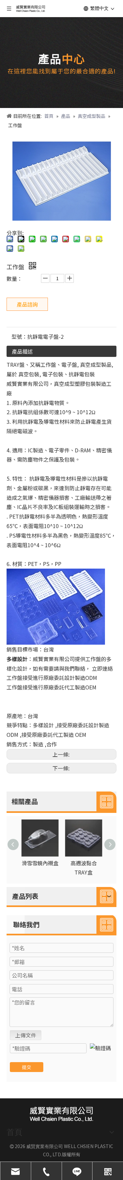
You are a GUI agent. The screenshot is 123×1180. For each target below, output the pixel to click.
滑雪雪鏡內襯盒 (40, 863)
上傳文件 (25, 1035)
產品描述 (22, 351)
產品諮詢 (27, 304)
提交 (26, 1067)
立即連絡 (102, 668)
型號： (19, 336)
